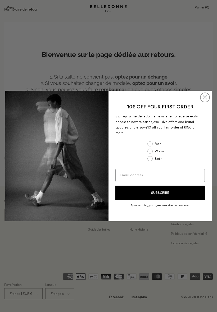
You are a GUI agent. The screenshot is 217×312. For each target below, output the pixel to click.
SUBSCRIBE (160, 193)
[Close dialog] (205, 97)
